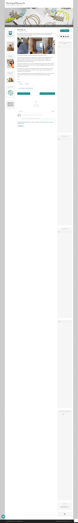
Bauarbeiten (22, 88)
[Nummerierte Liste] (29, 118)
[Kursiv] (25, 118)
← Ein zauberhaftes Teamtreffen (24, 93)
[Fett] (23, 118)
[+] (39, 118)
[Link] (36, 118)
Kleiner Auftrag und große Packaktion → (47, 93)
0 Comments (26, 31)
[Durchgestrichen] (28, 118)
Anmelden (53, 111)
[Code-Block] (34, 118)
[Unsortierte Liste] (31, 118)
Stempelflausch (15, 3)
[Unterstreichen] (26, 118)
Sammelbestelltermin (29, 88)
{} (37, 118)
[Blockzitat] (33, 118)
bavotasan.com (69, 521)
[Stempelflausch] (39, 12)
